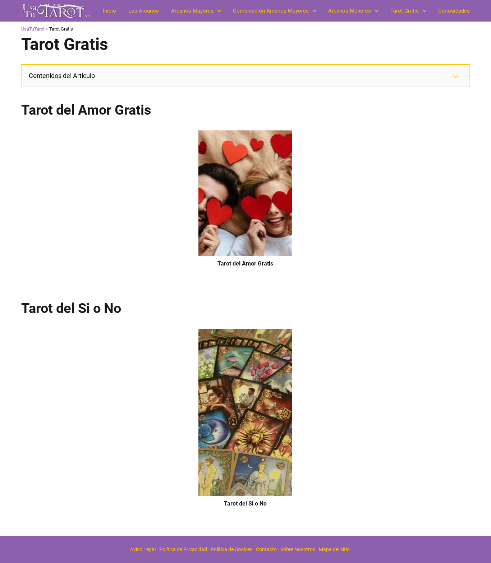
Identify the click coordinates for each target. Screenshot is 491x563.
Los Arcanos (143, 11)
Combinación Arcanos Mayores (271, 11)
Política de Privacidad (183, 549)
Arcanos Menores (349, 11)
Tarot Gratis (404, 11)
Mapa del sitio (334, 549)
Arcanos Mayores (192, 11)
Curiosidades (454, 11)
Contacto (266, 549)
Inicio (109, 11)
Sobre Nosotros (297, 549)
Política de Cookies (231, 549)
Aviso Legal (143, 549)
